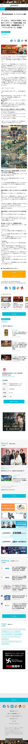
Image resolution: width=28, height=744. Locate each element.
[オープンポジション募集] (14, 14)
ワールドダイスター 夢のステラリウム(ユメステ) (11, 641)
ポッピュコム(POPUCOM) (7, 634)
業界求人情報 (17, 8)
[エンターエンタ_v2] (14, 421)
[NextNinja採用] (14, 659)
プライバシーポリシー (14, 723)
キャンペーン (4, 17)
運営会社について (14, 711)
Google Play (14, 276)
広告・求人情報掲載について (14, 713)
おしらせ (14, 721)
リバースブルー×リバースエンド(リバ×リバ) (11, 636)
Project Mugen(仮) (17, 634)
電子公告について (14, 718)
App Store (14, 272)
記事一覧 (2, 8)
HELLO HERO (4, 34)
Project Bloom (5, 639)
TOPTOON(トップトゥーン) (7, 631)
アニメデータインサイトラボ (19, 629)
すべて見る (14, 314)
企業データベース (9, 8)
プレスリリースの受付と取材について (14, 716)
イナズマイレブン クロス (7, 629)
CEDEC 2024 (17, 631)
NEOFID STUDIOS (5, 643)
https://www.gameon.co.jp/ (7, 376)
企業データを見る (14, 401)
